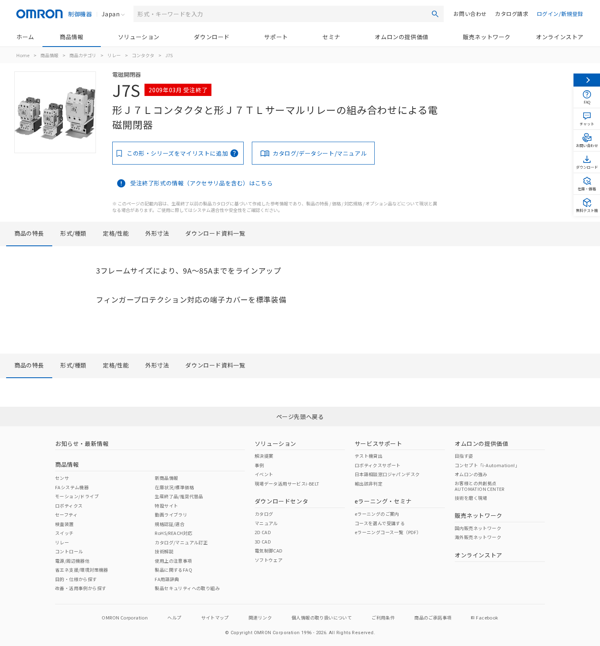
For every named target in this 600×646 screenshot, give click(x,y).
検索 (435, 14)
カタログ (264, 513)
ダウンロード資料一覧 (215, 233)
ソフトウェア (268, 560)
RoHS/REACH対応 (173, 533)
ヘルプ (174, 617)
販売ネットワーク (487, 37)
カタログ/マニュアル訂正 (181, 542)
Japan (111, 14)
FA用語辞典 (167, 579)
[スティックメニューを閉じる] (586, 80)
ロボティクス (68, 505)
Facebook (487, 617)
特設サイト (166, 505)
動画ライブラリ (171, 514)
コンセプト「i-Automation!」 (487, 465)
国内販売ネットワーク (478, 528)
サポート (276, 37)
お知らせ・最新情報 (82, 443)
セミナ (331, 37)
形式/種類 (73, 233)
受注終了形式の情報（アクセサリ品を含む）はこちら (201, 183)
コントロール (69, 551)
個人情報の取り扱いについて (321, 617)
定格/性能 (116, 233)
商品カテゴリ (82, 55)
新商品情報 (166, 477)
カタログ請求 (512, 14)
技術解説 (164, 551)
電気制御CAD (269, 550)
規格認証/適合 (169, 524)
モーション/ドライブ (77, 496)
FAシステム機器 (72, 487)
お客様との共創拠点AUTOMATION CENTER (479, 486)
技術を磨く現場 (471, 498)
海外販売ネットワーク (478, 537)
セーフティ (66, 514)
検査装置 (64, 524)
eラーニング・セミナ (383, 501)
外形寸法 (157, 233)
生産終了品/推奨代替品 (179, 496)
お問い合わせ (470, 14)
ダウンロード (212, 37)
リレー (114, 55)
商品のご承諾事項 (432, 617)
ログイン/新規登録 (560, 14)
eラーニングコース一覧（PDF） (388, 532)
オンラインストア (560, 37)
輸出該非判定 (368, 483)
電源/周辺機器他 (72, 560)
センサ (62, 477)
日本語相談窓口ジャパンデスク (387, 474)
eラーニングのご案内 (377, 513)
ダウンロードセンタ (281, 501)
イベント (264, 474)
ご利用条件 (383, 617)
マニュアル (266, 523)
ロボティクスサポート (378, 465)
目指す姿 (464, 455)
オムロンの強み (471, 474)
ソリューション (139, 37)
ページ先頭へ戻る (300, 416)
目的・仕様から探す (76, 579)
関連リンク (260, 617)
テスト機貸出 (368, 455)
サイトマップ (215, 617)
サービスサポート (378, 443)
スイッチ (64, 533)
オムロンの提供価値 (401, 37)
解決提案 (264, 455)
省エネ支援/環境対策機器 (81, 569)
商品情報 (71, 37)
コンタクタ (143, 55)
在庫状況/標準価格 (174, 487)
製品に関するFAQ (173, 569)
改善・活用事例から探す (80, 588)
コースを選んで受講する (380, 523)
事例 (259, 465)
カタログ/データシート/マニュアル (320, 153)
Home (22, 55)
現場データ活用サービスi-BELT (287, 483)
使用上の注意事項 (173, 560)
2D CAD (263, 532)
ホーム (25, 37)
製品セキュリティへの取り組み (187, 588)
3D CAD (263, 541)
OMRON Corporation (125, 617)
